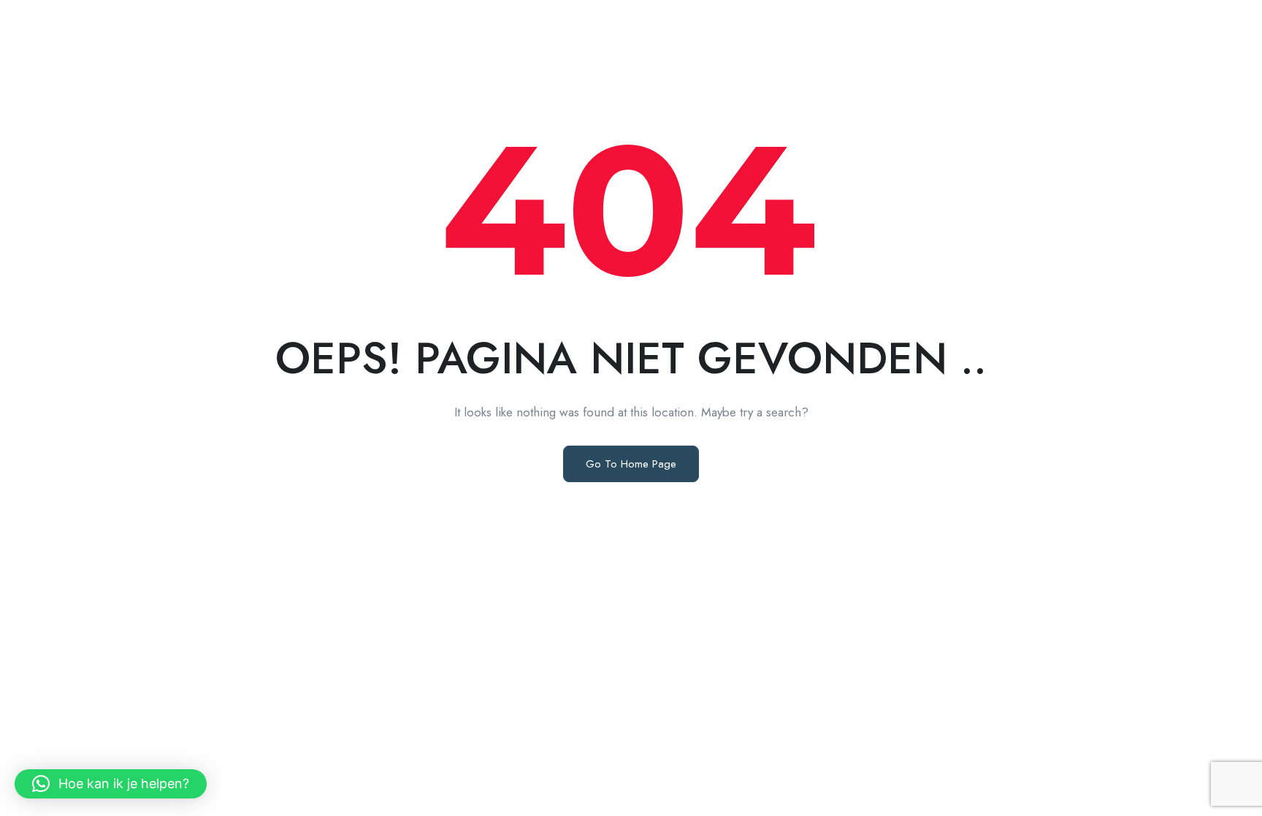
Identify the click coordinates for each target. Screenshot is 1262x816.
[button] (111, 783)
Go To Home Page (631, 464)
